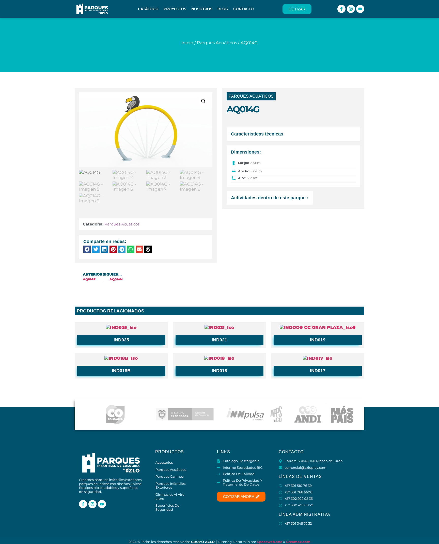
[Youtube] (360, 9)
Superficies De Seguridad (167, 507)
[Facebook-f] (341, 9)
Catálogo (148, 9)
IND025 (121, 339)
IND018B (121, 370)
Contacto (243, 9)
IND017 (317, 370)
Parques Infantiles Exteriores (170, 485)
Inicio (187, 42)
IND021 (219, 339)
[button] (203, 101)
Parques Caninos (169, 476)
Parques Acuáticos (217, 42)
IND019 (317, 339)
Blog (222, 9)
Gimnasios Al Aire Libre (169, 496)
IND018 (219, 370)
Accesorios (164, 462)
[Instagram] (351, 9)
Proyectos (175, 9)
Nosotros (201, 9)
